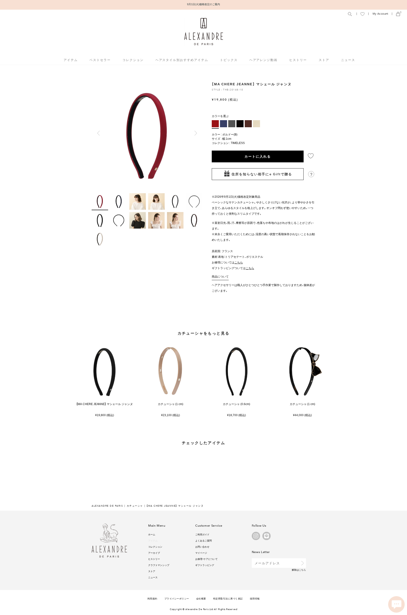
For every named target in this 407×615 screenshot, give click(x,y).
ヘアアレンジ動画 (263, 59)
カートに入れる (257, 156)
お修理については (227, 262)
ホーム (151, 534)
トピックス (229, 59)
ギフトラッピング (204, 565)
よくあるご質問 (203, 540)
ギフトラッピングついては (233, 268)
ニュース (348, 59)
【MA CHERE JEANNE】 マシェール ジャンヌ (104, 404)
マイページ (201, 552)
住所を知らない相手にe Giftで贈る (262, 174)
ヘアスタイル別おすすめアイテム (181, 59)
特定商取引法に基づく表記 (228, 598)
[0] (398, 13)
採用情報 (255, 598)
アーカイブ (154, 552)
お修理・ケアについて (206, 559)
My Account (380, 13)
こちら (302, 569)
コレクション (155, 546)
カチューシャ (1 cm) (170, 404)
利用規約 (152, 598)
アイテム (153, 540)
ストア (324, 59)
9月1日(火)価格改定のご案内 (203, 4)
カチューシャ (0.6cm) (236, 404)
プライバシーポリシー (176, 598)
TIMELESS (238, 143)
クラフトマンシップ (158, 565)
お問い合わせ (202, 546)
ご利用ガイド (202, 534)
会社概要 (201, 598)
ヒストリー (298, 59)
